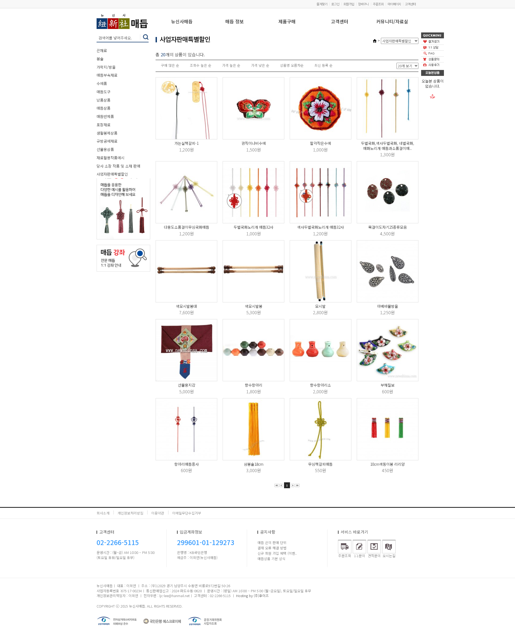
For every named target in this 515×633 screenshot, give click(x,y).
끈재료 (102, 50)
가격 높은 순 (231, 65)
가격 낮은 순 (260, 65)
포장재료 (104, 124)
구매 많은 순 (170, 65)
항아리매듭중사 (186, 464)
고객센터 (410, 4)
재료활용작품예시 (110, 157)
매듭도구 (104, 91)
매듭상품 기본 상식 (271, 558)
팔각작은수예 (320, 143)
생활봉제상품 (107, 133)
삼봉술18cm (253, 464)
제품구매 (287, 22)
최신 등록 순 (323, 65)
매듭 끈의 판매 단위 (272, 542)
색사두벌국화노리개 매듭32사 (320, 227)
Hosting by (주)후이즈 (252, 595)
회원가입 (348, 4)
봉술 (100, 58)
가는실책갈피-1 (186, 143)
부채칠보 (388, 385)
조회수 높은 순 (200, 65)
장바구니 (363, 4)
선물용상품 (105, 149)
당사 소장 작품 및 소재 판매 (118, 166)
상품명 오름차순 (292, 65)
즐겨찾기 (322, 4)
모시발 (320, 306)
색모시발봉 (253, 306)
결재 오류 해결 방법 (272, 547)
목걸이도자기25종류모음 (387, 227)
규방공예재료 (107, 141)
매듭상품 (104, 108)
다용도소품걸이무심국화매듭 (186, 227)
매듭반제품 (105, 116)
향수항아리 (253, 385)
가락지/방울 (106, 67)
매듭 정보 (234, 22)
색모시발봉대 (186, 306)
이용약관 (157, 513)
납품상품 (104, 100)
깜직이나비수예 (253, 143)
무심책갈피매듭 (320, 464)
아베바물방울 (387, 306)
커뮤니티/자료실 (392, 22)
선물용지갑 (186, 385)
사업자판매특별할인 (112, 174)
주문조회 (378, 4)
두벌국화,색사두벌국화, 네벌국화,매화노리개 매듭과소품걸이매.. (387, 145)
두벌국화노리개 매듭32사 (253, 227)
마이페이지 (394, 4)
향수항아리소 (320, 385)
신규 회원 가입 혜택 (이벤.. (277, 553)
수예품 (102, 83)
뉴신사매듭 (182, 22)
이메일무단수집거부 (186, 513)
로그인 (335, 4)
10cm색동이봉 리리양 (387, 464)
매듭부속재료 (107, 75)
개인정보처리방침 (130, 513)
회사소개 (103, 513)
